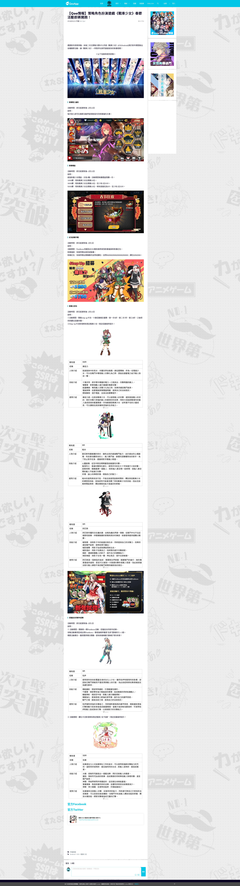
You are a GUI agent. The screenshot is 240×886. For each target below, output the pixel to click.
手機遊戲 (73, 852)
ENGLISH (150, 3)
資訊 (117, 3)
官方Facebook (77, 804)
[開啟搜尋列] (157, 3)
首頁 (101, 3)
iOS (78, 854)
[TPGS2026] (109, 3)
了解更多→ (137, 884)
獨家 (125, 3)
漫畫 (134, 3)
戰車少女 (84, 854)
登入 (173, 3)
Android (72, 854)
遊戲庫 (142, 3)
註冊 (165, 3)
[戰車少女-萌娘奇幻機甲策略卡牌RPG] (106, 819)
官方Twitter (75, 809)
